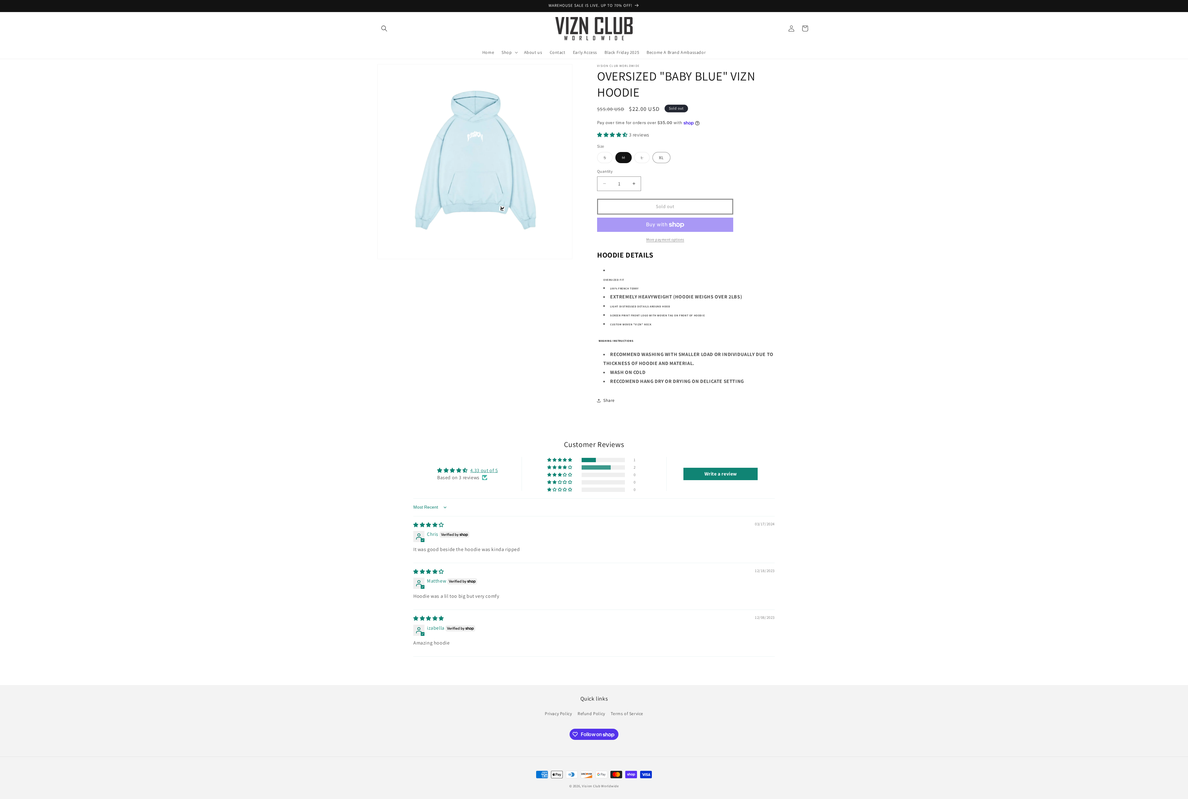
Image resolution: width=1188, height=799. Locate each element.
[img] (428, 525)
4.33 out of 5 (484, 470)
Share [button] (609, 400)
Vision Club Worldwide (600, 786)
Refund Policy (591, 714)
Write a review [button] (720, 474)
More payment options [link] (665, 239)
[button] (384, 28)
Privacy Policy (558, 714)
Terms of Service (627, 714)
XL (661, 157)
